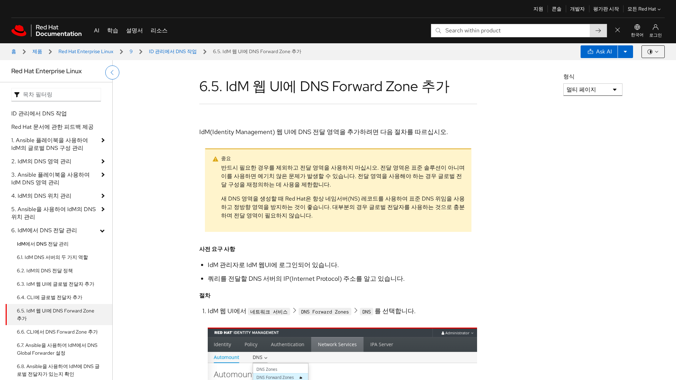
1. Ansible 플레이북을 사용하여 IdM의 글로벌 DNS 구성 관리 (49, 144)
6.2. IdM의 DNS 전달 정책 (45, 270)
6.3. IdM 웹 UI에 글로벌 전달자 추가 (55, 284)
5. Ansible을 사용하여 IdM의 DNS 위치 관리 (53, 213)
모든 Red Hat (641, 9)
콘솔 (557, 9)
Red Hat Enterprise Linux (85, 51)
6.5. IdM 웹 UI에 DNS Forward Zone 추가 (55, 315)
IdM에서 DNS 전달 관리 (43, 244)
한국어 (637, 35)
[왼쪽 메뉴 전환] (112, 72)
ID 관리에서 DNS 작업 (173, 51)
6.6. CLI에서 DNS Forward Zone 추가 (57, 332)
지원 (538, 9)
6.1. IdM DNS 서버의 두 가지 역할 (52, 257)
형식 (569, 76)
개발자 (577, 9)
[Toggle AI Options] (625, 51)
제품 (37, 51)
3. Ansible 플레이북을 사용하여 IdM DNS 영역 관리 (50, 178)
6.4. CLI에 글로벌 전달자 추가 (49, 297)
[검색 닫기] (617, 30)
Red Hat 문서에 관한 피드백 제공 (52, 127)
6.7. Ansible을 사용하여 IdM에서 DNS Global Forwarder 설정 (57, 349)
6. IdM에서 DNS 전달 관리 (44, 230)
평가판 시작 (606, 9)
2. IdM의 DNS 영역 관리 (41, 161)
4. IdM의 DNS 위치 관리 (41, 196)
